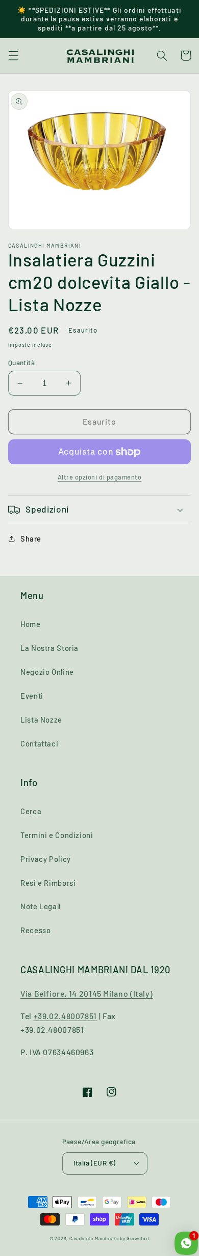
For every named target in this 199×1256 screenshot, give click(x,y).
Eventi (31, 695)
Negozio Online (47, 671)
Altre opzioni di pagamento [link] (100, 477)
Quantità (21, 362)
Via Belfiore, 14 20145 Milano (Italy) (86, 993)
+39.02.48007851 (65, 1016)
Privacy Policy (45, 858)
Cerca (30, 811)
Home (30, 624)
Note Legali (40, 906)
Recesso (35, 930)
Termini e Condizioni (56, 835)
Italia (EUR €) (94, 1162)
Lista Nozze (41, 719)
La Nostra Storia (49, 647)
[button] (13, 55)
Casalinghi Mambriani (94, 1238)
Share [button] (30, 538)
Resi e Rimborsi (48, 882)
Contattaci (39, 743)
